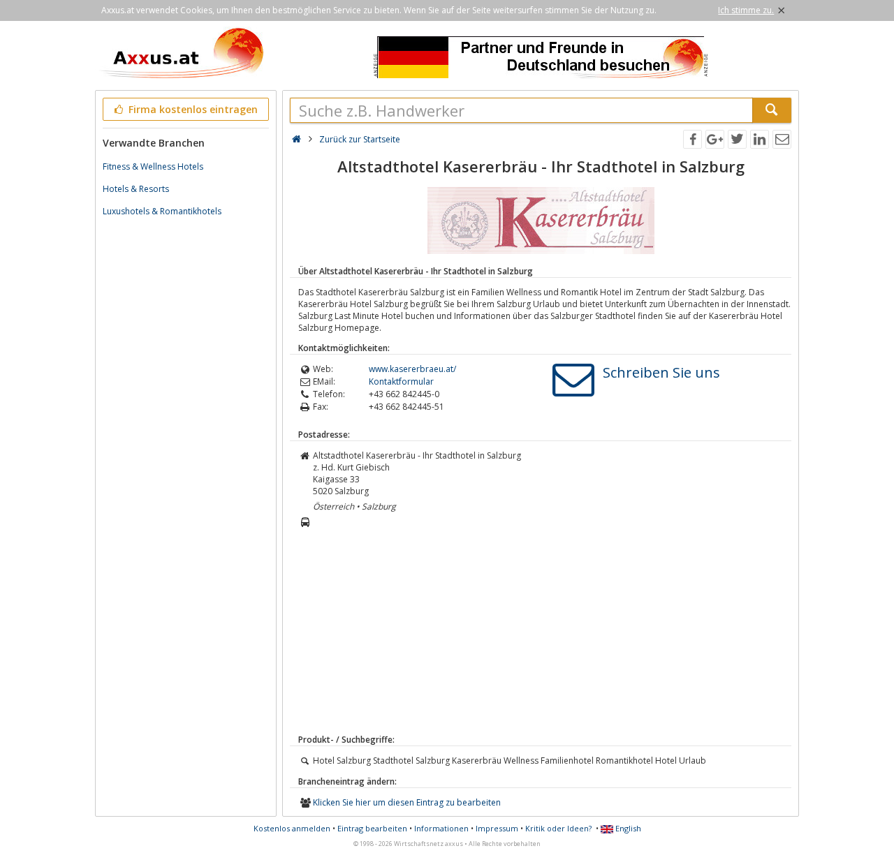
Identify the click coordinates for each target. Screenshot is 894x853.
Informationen (441, 828)
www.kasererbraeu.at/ (412, 369)
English (627, 828)
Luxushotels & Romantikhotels (162, 211)
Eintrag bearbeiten (372, 828)
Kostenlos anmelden (292, 828)
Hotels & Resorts (136, 189)
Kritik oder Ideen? (558, 828)
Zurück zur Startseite (359, 139)
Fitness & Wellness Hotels (153, 166)
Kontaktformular (401, 381)
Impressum (497, 828)
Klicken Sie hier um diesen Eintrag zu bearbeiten (407, 802)
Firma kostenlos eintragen (192, 109)
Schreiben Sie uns (661, 372)
